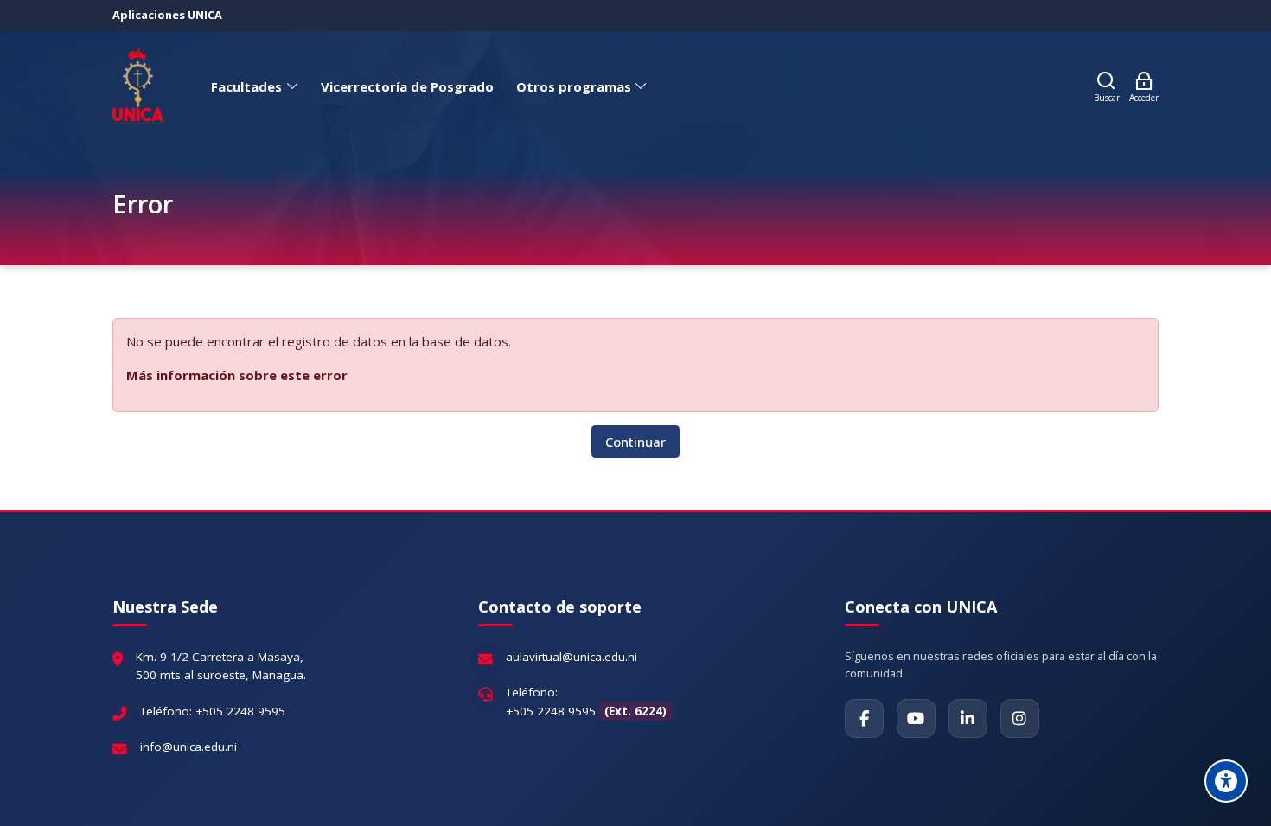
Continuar (635, 441)
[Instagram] (1019, 718)
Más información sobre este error (237, 375)
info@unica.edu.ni (188, 746)
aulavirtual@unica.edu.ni (571, 656)
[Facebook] (864, 718)
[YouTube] (916, 718)
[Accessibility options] (1226, 781)
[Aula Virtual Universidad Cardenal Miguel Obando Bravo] (137, 86)
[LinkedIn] (967, 718)
